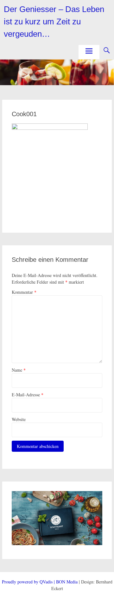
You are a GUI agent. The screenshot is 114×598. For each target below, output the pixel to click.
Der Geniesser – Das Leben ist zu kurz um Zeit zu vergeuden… (54, 21)
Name (19, 370)
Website (19, 419)
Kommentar (24, 292)
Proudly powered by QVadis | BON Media (40, 582)
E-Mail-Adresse (27, 395)
